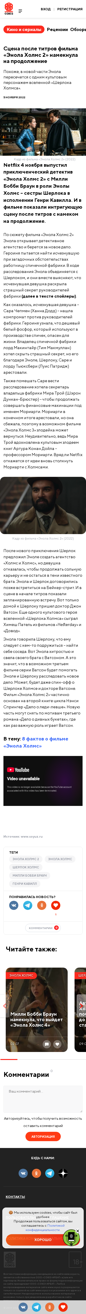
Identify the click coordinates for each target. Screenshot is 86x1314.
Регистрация (70, 9)
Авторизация (43, 1136)
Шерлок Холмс (26, 867)
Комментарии (43, 928)
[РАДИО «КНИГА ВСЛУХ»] (71, 1237)
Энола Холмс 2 (26, 859)
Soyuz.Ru (8, 8)
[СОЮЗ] (9, 1260)
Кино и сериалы (24, 29)
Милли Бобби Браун (30, 875)
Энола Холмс (60, 859)
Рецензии (57, 29)
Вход (46, 9)
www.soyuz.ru (32, 836)
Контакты (15, 1197)
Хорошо (43, 1240)
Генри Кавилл (25, 884)
